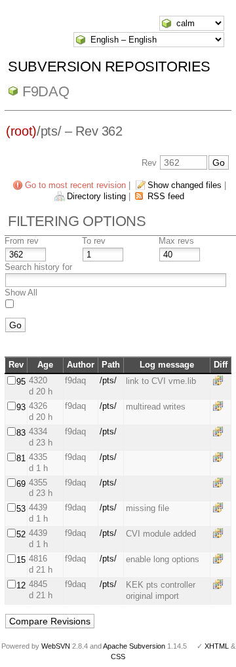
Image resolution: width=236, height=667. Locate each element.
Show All (21, 292)
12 (21, 585)
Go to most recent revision (75, 185)
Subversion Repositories (109, 66)
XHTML (217, 646)
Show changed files (185, 185)
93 (21, 407)
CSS (118, 656)
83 (21, 433)
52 (21, 534)
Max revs (176, 241)
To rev (94, 241)
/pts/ (108, 380)
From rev (22, 241)
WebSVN (55, 646)
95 (21, 382)
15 (21, 560)
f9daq (45, 91)
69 (21, 484)
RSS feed (166, 196)
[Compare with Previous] (220, 380)
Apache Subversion (134, 646)
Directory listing (96, 196)
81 (21, 458)
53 (21, 509)
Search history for (38, 267)
